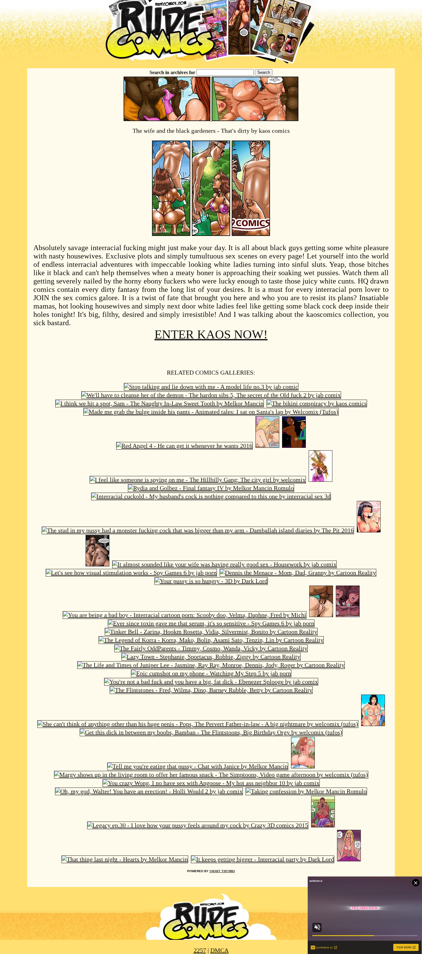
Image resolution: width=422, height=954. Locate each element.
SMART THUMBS (222, 871)
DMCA (219, 950)
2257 (200, 950)
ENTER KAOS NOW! (211, 334)
